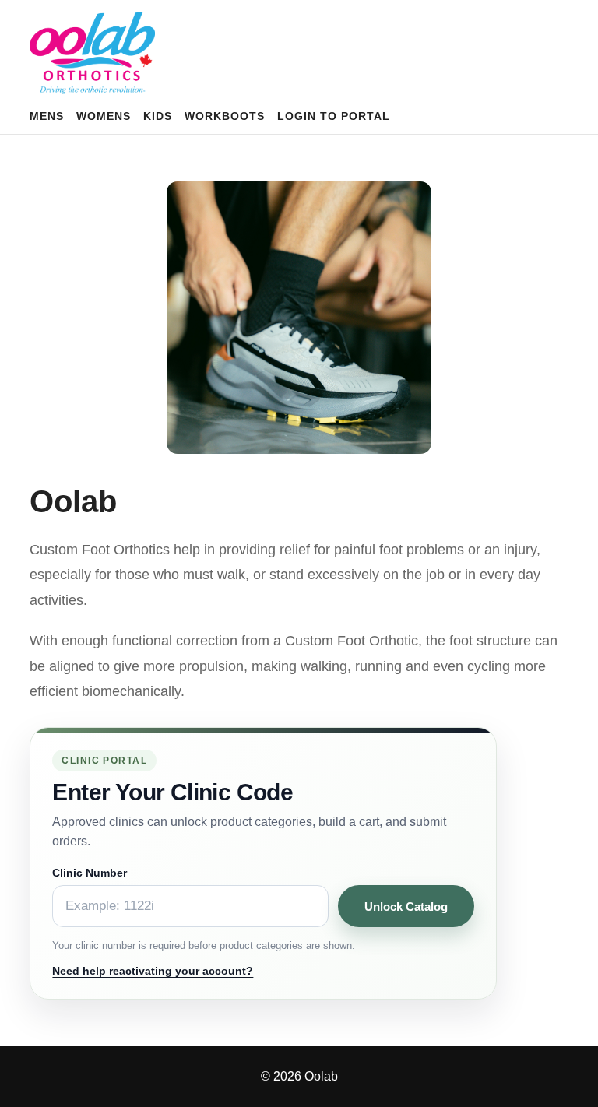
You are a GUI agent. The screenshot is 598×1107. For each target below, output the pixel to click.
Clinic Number (89, 872)
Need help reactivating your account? (152, 971)
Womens (103, 116)
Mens (47, 116)
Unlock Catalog (406, 906)
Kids (157, 116)
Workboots (225, 116)
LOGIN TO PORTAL (333, 116)
